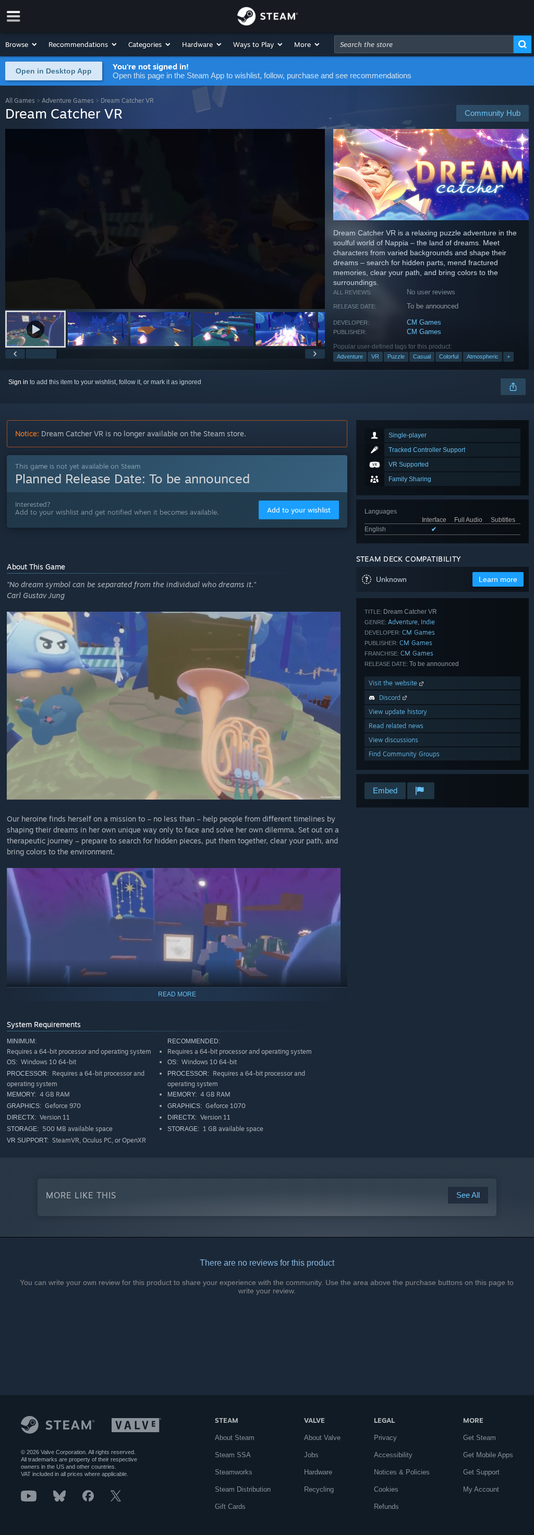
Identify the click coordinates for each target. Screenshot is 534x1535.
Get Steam (479, 1438)
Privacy (385, 1438)
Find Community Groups (404, 754)
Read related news (396, 726)
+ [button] (508, 356)
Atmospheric (483, 356)
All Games (20, 100)
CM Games (424, 322)
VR (375, 356)
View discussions (393, 740)
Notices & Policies (402, 1472)
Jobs (311, 1455)
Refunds (386, 1506)
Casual (422, 356)
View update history (398, 712)
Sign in (18, 382)
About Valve (322, 1438)
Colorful (448, 356)
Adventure (350, 356)
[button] (21, 44)
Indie (428, 622)
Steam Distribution (243, 1489)
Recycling (319, 1489)
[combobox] (424, 44)
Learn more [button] (498, 579)
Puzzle (396, 356)
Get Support (481, 1472)
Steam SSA (233, 1455)
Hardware (318, 1472)
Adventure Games (68, 100)
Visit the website (394, 683)
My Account (481, 1489)
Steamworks (233, 1472)
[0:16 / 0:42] (165, 219)
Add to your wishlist (299, 510)
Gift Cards (230, 1506)
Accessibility (393, 1455)
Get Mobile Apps (488, 1455)
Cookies (386, 1489)
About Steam (234, 1438)
